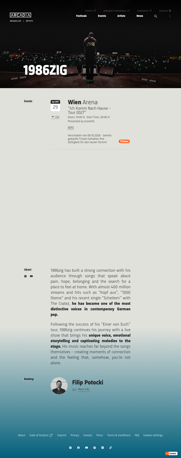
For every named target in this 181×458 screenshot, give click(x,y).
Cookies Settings (153, 435)
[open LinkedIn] (102, 448)
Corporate (142, 11)
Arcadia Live (16, 21)
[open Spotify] (94, 448)
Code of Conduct (39, 435)
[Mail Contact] (73, 390)
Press (99, 435)
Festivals (81, 16)
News (140, 16)
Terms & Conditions (119, 435)
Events (102, 16)
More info (83, 389)
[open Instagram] (70, 448)
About (21, 435)
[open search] (156, 16)
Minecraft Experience (115, 11)
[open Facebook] (78, 448)
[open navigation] (170, 16)
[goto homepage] (20, 15)
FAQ (137, 435)
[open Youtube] (86, 448)
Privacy (75, 435)
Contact (87, 435)
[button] (171, 453)
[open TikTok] (111, 448)
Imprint (61, 435)
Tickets (89, 11)
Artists (121, 16)
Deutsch (163, 11)
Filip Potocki (87, 383)
